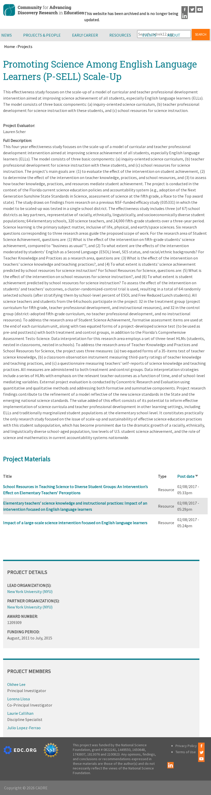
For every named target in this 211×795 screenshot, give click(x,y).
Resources (120, 35)
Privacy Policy (186, 745)
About (174, 35)
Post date (188, 476)
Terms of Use (185, 752)
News (6, 35)
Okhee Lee (16, 684)
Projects (24, 46)
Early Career (85, 35)
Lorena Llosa (18, 698)
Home (9, 46)
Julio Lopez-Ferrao (24, 727)
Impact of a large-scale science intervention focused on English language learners (75, 522)
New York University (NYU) (29, 591)
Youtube (199, 9)
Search (200, 34)
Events (149, 35)
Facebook (184, 9)
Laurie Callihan (20, 713)
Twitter (192, 9)
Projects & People (42, 35)
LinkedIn (184, 16)
